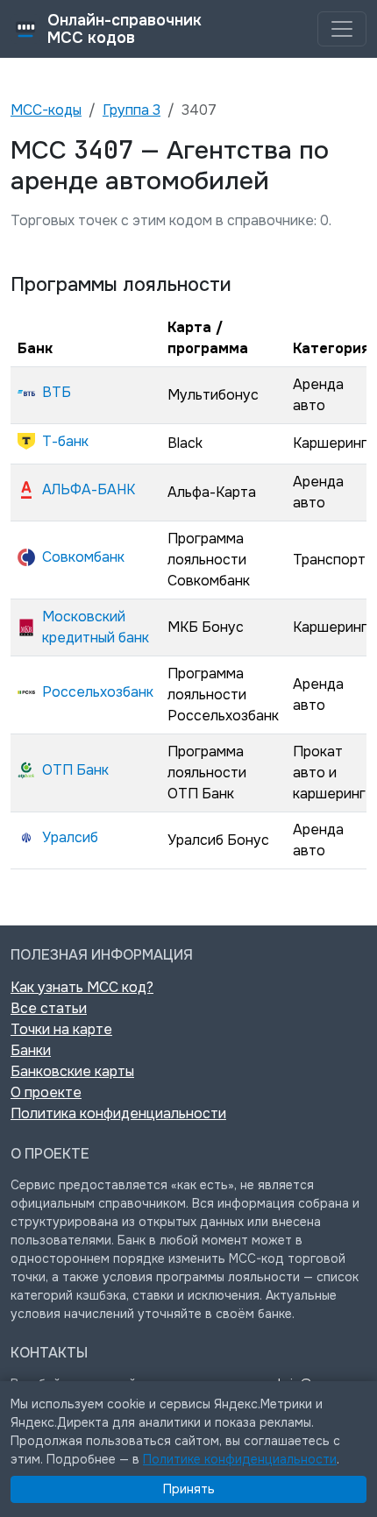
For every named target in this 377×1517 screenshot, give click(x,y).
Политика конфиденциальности (118, 1113)
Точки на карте (61, 1029)
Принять (189, 1489)
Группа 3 (131, 110)
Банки (31, 1050)
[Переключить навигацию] (341, 28)
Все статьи (49, 1008)
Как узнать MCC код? (82, 987)
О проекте (46, 1092)
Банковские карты (72, 1071)
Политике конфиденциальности (240, 1459)
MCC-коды (46, 110)
